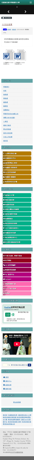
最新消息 (8, 389)
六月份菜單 (7, 24)
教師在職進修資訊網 (9, 417)
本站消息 (7, 18)
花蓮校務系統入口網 (24, 415)
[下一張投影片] (25, 11)
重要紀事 (8, 385)
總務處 (14, 29)
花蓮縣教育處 (12, 415)
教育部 (5, 415)
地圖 (5, 434)
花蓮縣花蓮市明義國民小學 (11, 2)
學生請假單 (17, 402)
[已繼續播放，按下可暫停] (29, 365)
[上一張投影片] (8, 11)
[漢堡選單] (30, 2)
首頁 (7, 377)
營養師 (9, 29)
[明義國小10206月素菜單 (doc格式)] (20, 55)
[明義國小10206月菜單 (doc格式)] (9, 55)
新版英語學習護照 (14, 419)
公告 (5, 29)
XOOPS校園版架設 (16, 452)
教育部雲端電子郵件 (15, 422)
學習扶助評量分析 (9, 424)
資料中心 (8, 381)
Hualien (7, 307)
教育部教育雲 (26, 422)
